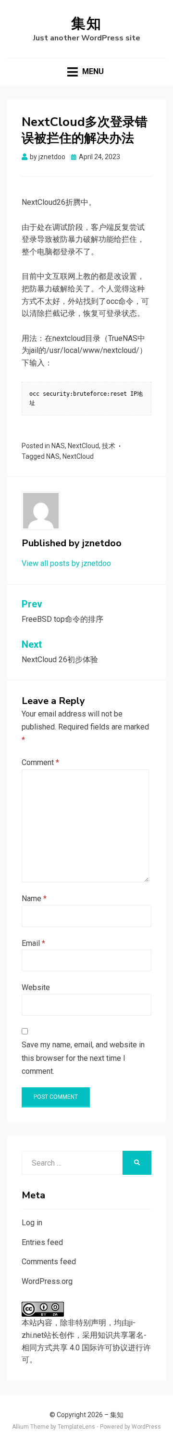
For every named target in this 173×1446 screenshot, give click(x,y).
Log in (32, 1222)
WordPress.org (47, 1281)
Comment (40, 762)
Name (34, 898)
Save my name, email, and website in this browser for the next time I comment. (83, 1057)
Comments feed (49, 1261)
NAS (58, 446)
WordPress (146, 1426)
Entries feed (42, 1242)
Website (36, 987)
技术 (108, 446)
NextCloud (83, 446)
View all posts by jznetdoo (66, 563)
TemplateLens (76, 1426)
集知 (86, 24)
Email (33, 943)
